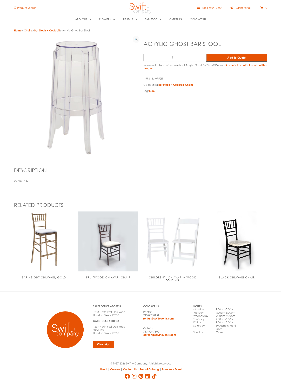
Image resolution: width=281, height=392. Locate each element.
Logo (140, 8)
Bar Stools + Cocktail (47, 30)
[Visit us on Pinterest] (140, 376)
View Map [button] (103, 344)
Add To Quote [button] (236, 57)
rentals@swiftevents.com (158, 318)
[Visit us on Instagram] (134, 376)
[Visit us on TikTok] (154, 376)
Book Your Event (172, 369)
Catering (175, 19)
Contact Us (198, 19)
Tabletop (151, 19)
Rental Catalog (149, 369)
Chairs (28, 30)
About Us (81, 19)
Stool (152, 91)
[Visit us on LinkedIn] (147, 376)
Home (17, 30)
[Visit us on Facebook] (127, 376)
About (103, 369)
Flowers (105, 19)
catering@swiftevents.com (159, 334)
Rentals (128, 19)
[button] (25, 7)
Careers (115, 369)
